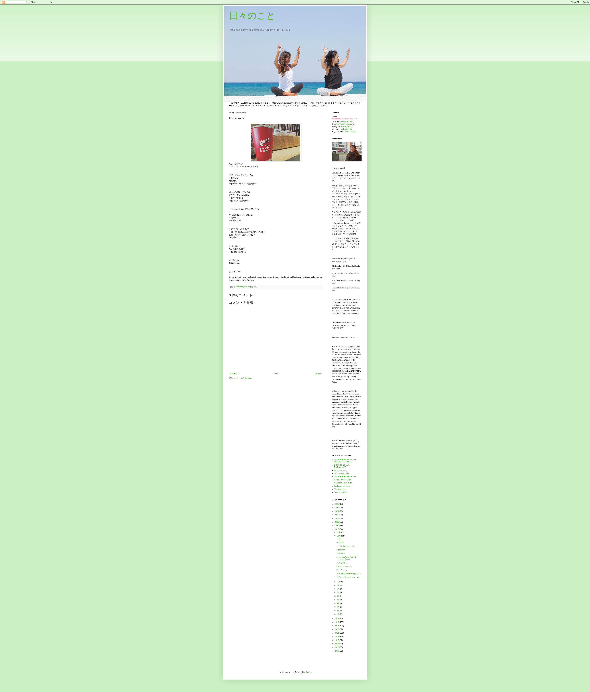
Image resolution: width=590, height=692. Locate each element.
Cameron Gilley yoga (343, 483)
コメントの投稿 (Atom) (243, 378)
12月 (339, 532)
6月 (338, 596)
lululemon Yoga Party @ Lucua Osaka (346, 558)
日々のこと (252, 15)
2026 (337, 504)
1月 (338, 614)
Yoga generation (341, 492)
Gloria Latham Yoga (342, 480)
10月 (339, 582)
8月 (338, 589)
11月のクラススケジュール (347, 577)
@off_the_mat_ (340, 470)
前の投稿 (318, 374)
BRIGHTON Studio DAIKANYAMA (342, 466)
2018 (337, 618)
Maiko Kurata (346, 121)
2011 (337, 644)
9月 (338, 585)
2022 (337, 518)
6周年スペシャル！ (344, 566)
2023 (337, 515)
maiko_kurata (346, 127)
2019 (337, 529)
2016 (337, 626)
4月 (338, 603)
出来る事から (342, 563)
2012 (337, 640)
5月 (338, 600)
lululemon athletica (342, 486)
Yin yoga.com (340, 489)
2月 (338, 610)
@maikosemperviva (346, 124)
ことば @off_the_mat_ (345, 546)
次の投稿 (233, 374)
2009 (337, 651)
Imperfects (340, 553)
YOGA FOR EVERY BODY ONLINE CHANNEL (345, 461)
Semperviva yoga (341, 473)
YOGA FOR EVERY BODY (345, 476)
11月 (339, 536)
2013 (337, 636)
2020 (337, 525)
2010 (337, 647)
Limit (338, 539)
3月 (338, 607)
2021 (337, 522)
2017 (337, 622)
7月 (338, 592)
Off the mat (340, 550)
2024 (337, 511)
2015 (337, 629)
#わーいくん (341, 570)
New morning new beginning (348, 574)
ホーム (276, 374)
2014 (337, 633)
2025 (337, 508)
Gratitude (340, 543)
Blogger (309, 672)
